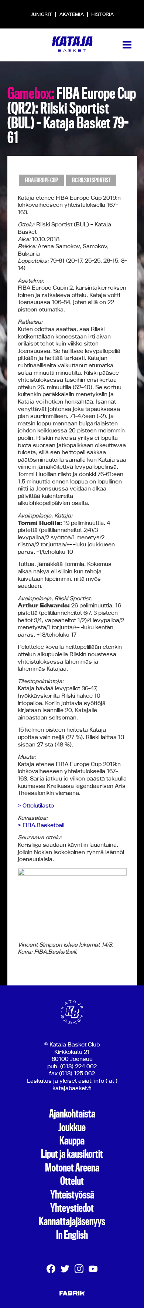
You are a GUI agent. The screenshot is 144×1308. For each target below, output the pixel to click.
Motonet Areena (72, 1168)
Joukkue (72, 1127)
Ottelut (72, 1181)
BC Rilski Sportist (91, 180)
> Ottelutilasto (36, 805)
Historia (102, 14)
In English (72, 1235)
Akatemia (72, 14)
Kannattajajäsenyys (72, 1221)
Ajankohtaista (72, 1114)
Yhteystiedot (72, 1208)
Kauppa (72, 1141)
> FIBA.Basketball (41, 825)
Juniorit (42, 14)
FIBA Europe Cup (41, 180)
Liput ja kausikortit (72, 1154)
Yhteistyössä (72, 1195)
